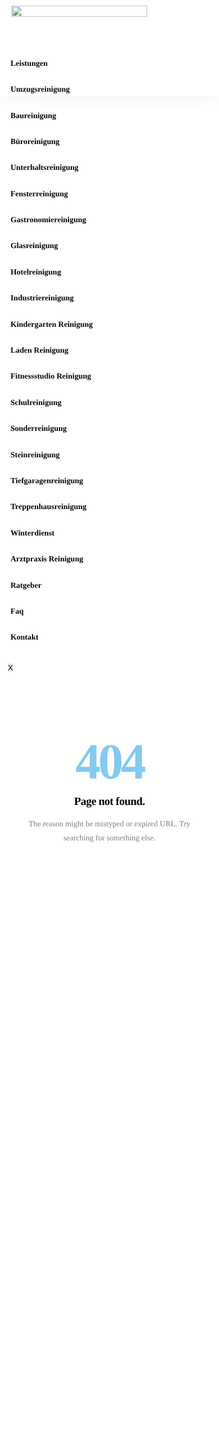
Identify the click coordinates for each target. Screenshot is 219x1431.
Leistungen (29, 64)
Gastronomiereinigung (48, 220)
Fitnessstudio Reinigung (51, 376)
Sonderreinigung (39, 429)
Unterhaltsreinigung (45, 168)
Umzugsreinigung (40, 90)
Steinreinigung (35, 455)
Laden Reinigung (40, 350)
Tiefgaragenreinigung (47, 481)
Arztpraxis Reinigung (47, 559)
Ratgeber (26, 586)
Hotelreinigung (36, 272)
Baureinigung (33, 116)
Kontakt (25, 637)
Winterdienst (32, 533)
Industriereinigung (42, 298)
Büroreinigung (35, 142)
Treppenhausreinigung (48, 507)
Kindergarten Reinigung (52, 325)
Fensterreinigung (39, 194)
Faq (17, 612)
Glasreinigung (34, 246)
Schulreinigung (36, 403)
